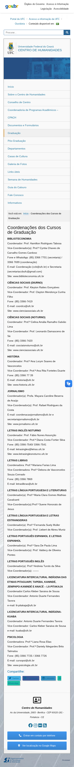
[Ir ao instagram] (35, 725)
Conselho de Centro (19, 102)
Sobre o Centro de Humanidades (26, 94)
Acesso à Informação (57, 4)
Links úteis (14, 171)
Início (11, 86)
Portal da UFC (17, 19)
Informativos (15, 202)
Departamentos (16, 148)
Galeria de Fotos (17, 164)
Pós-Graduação (17, 140)
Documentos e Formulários (23, 125)
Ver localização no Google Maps (39, 745)
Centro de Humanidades (40, 50)
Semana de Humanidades (22, 179)
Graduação (14, 133)
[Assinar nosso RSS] (45, 725)
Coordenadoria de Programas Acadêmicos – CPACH (33, 114)
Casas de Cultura (17, 156)
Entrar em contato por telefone (39, 735)
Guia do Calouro (17, 187)
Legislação (46, 8)
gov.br (11, 6)
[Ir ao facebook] (30, 725)
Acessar (66, 760)
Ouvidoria (20, 23)
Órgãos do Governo (34, 4)
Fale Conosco (16, 195)
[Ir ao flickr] (40, 725)
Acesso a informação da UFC (44, 19)
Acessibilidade (61, 8)
